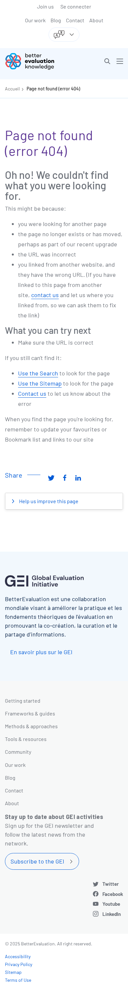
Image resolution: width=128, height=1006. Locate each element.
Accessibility (18, 956)
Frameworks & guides (30, 713)
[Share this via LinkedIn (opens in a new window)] (78, 477)
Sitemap (13, 972)
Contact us (32, 393)
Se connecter (75, 6)
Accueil (12, 88)
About (96, 20)
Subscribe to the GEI (37, 861)
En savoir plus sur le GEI (41, 651)
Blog (56, 20)
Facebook (112, 894)
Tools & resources (26, 739)
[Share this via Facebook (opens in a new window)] (65, 477)
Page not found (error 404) (53, 88)
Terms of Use (18, 980)
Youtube (111, 904)
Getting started (22, 700)
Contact (75, 20)
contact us (45, 294)
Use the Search (38, 373)
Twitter (110, 884)
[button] (107, 61)
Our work (35, 20)
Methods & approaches (31, 726)
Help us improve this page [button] (48, 501)
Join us (45, 6)
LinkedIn (111, 914)
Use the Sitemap (40, 383)
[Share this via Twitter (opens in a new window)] (51, 477)
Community (18, 752)
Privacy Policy (18, 964)
